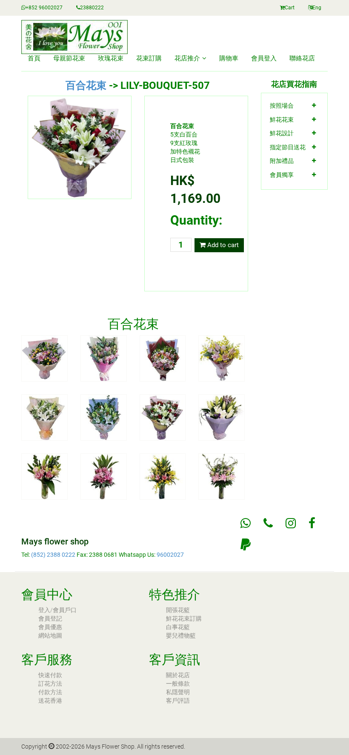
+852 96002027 (44, 8)
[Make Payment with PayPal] (245, 544)
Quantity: (196, 220)
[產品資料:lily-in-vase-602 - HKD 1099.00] (103, 476)
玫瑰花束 (110, 58)
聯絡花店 (302, 58)
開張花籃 (178, 610)
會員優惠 (50, 627)
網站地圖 (50, 635)
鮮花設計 (282, 133)
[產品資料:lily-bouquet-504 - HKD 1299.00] (221, 358)
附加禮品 (282, 160)
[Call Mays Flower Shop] (268, 523)
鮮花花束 (282, 119)
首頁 (34, 58)
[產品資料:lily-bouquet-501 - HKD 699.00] (44, 358)
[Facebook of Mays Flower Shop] (312, 523)
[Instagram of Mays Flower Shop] (290, 523)
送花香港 (50, 700)
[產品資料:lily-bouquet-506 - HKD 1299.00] (103, 416)
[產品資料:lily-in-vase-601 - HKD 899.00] (44, 476)
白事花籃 (178, 627)
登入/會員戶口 (57, 610)
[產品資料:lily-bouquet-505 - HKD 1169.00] (44, 416)
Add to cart (222, 245)
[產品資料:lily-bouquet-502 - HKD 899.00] (103, 358)
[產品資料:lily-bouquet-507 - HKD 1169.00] (163, 416)
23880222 (92, 8)
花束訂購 (149, 58)
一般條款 (178, 683)
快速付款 (50, 675)
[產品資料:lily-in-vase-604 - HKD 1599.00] (221, 476)
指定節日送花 (288, 147)
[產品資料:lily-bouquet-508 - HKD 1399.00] (221, 416)
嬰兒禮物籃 (181, 635)
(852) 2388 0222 (53, 554)
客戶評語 (178, 700)
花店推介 (187, 58)
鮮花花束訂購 (184, 618)
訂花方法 (50, 683)
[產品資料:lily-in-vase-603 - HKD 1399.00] (163, 476)
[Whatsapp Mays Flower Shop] (245, 523)
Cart (290, 8)
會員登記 (50, 618)
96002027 (170, 554)
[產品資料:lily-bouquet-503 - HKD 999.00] (163, 358)
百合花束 (86, 85)
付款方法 (50, 692)
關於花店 (178, 675)
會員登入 (264, 58)
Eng (316, 8)
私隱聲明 (178, 692)
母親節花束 (69, 58)
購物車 (228, 58)
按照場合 (282, 105)
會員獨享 (282, 174)
